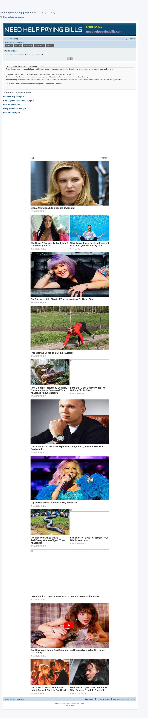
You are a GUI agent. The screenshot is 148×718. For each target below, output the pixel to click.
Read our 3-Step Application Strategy (45, 13)
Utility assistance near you (14, 109)
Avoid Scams (18, 17)
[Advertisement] (56, 6)
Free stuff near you (11, 113)
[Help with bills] (70, 30)
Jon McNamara (106, 69)
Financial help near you (13, 97)
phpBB (64, 703)
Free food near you (11, 105)
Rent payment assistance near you (18, 101)
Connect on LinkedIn (53, 84)
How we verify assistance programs (30, 84)
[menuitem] (15, 39)
